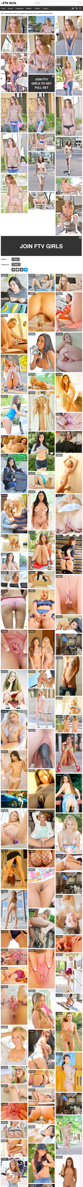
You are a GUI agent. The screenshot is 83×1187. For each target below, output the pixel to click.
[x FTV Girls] (9, 3)
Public (16, 264)
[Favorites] (80, 8)
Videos (37, 8)
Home (3, 8)
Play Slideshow (2, 13)
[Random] (73, 8)
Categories (19, 8)
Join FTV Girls (41, 246)
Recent (10, 8)
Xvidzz (45, 8)
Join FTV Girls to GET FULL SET (41, 83)
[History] (76, 8)
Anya (16, 259)
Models (28, 8)
